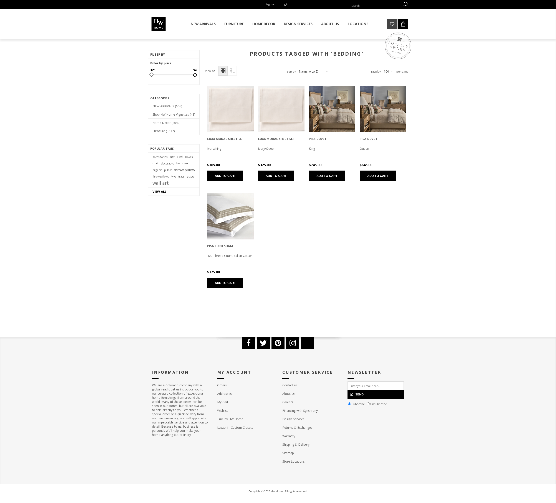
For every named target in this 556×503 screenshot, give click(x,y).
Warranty (288, 436)
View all (159, 191)
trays (181, 176)
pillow (168, 170)
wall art (160, 183)
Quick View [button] (223, 110)
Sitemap (288, 453)
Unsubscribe (378, 404)
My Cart (222, 402)
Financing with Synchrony (300, 410)
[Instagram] (292, 343)
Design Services (293, 419)
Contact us (290, 385)
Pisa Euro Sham (220, 246)
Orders (222, 385)
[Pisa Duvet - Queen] (383, 109)
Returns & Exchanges (297, 427)
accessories (160, 157)
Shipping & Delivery (295, 444)
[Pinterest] (278, 343)
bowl (180, 157)
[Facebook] (248, 343)
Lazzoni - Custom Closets (235, 427)
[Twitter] (263, 343)
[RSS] (307, 343)
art (172, 156)
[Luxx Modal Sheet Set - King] (230, 109)
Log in (284, 4)
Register (270, 4)
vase (190, 176)
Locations (358, 24)
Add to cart (225, 176)
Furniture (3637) (163, 131)
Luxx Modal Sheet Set (225, 139)
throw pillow (184, 169)
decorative (167, 163)
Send (359, 394)
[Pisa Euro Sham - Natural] (230, 216)
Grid (223, 71)
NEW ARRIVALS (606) (167, 106)
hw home (182, 163)
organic (157, 170)
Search (405, 4)
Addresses (224, 394)
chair (155, 163)
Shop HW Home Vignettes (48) (173, 114)
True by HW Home (230, 419)
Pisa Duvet (318, 139)
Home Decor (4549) (166, 123)
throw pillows (160, 176)
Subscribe (358, 404)
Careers (287, 402)
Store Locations (293, 461)
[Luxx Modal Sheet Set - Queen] (281, 109)
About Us (288, 394)
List (232, 71)
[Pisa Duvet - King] (332, 109)
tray (173, 176)
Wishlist (222, 410)
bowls (189, 157)
